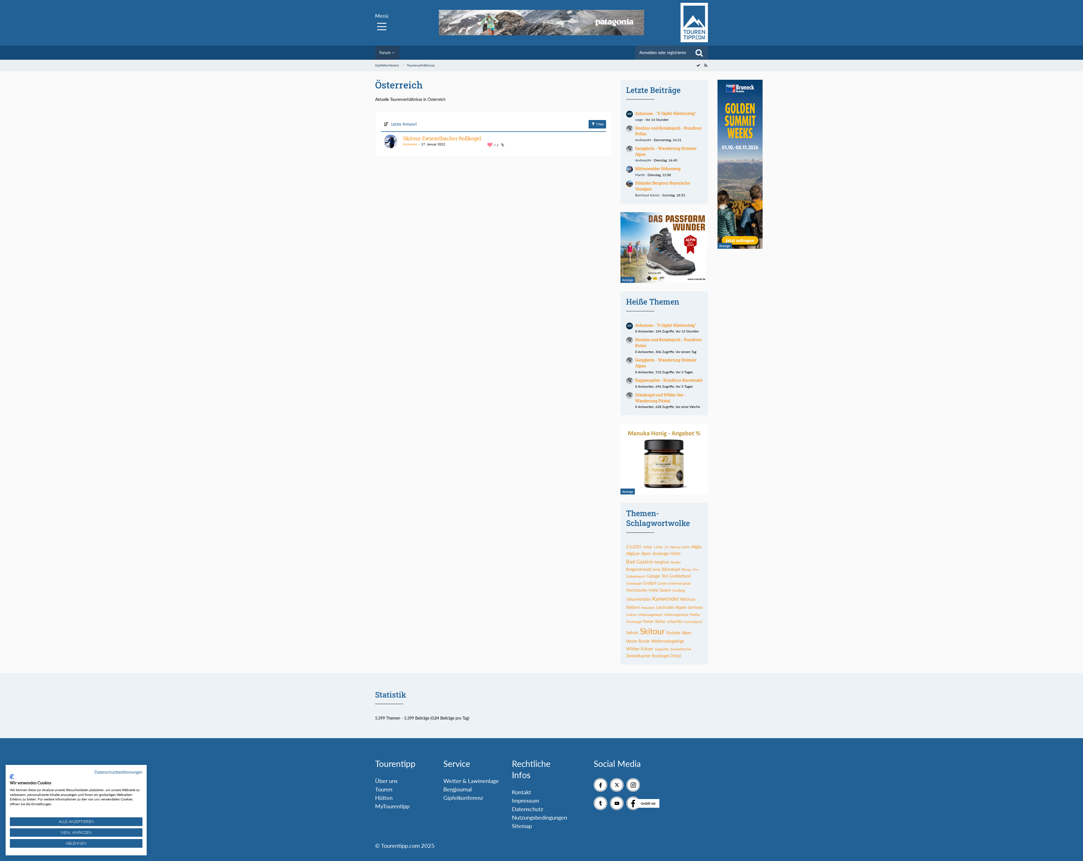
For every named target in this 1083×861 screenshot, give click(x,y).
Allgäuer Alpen (638, 553)
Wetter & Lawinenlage (471, 780)
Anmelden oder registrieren (662, 52)
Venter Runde (638, 641)
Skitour (652, 631)
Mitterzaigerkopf (650, 615)
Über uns (386, 780)
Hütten (384, 797)
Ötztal (675, 655)
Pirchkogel (634, 622)
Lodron (631, 615)
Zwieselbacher (680, 649)
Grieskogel (634, 583)
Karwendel (665, 598)
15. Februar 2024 (677, 547)
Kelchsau (687, 599)
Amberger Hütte (666, 553)
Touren (383, 789)
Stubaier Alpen (679, 632)
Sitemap (522, 825)
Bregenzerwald (638, 569)
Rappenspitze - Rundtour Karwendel (668, 380)
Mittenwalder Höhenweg (658, 168)
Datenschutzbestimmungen (118, 772)
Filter (599, 124)
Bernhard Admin (647, 195)
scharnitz (675, 621)
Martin (640, 175)
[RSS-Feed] (705, 65)
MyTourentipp (392, 806)
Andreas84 (643, 140)
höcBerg (678, 590)
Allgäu (696, 546)
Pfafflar (695, 615)
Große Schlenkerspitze (674, 583)
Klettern (633, 607)
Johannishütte (638, 599)
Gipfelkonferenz (463, 797)
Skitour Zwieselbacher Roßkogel (442, 138)
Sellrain (632, 632)
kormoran (410, 144)
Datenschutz (527, 808)
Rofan (660, 621)
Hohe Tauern (660, 590)
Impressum (525, 800)
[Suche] (699, 53)
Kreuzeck (648, 607)
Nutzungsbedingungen (539, 817)
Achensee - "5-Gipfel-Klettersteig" (665, 113)
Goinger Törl (657, 576)
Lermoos (695, 607)
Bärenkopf (671, 569)
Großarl (649, 583)
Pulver (648, 621)
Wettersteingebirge (667, 641)
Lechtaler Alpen (671, 607)
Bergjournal (457, 789)
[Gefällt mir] (633, 803)
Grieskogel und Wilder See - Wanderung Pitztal (660, 397)
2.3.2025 (633, 546)
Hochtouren (636, 590)
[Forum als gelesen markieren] (698, 65)
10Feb (647, 547)
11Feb (658, 547)
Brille (657, 569)
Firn (696, 569)
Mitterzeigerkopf (676, 615)
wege (639, 119)
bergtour (662, 562)
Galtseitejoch (636, 576)
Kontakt (521, 792)
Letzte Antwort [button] (404, 124)
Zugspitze (662, 649)
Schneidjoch (693, 622)
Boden (676, 562)
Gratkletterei (680, 576)
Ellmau (686, 569)
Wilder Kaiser (639, 648)
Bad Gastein (639, 561)
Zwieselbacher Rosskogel (647, 655)
